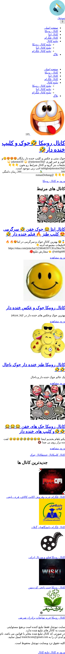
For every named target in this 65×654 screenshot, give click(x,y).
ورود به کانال (57, 652)
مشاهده (54, 257)
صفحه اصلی (51, 27)
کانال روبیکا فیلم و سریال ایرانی (46, 557)
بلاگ (55, 54)
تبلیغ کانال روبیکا (41, 44)
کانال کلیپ (59, 454)
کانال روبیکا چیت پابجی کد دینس (46, 587)
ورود (62, 257)
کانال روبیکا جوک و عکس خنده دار (35, 307)
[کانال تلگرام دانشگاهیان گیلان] (52, 512)
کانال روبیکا (51, 31)
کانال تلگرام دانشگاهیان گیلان (48, 527)
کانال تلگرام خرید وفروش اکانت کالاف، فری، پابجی (35, 497)
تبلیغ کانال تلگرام (41, 51)
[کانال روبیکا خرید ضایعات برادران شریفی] (52, 602)
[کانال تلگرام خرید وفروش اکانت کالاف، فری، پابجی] (52, 481)
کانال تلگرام (51, 37)
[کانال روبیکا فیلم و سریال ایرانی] (52, 542)
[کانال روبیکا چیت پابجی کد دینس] (52, 572)
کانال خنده (48, 454)
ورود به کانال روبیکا (54, 181)
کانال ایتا (53, 34)
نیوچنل (61, 18)
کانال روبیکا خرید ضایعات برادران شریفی (41, 617)
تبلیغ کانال (52, 41)
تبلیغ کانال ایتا (43, 47)
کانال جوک (36, 454)
